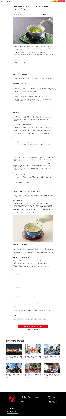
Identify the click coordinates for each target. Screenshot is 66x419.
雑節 (44, 319)
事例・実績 (35, 1)
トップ (7, 390)
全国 (52, 14)
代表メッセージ (38, 398)
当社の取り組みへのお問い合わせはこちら (33, 326)
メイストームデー (20, 319)
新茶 (32, 319)
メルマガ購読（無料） (52, 397)
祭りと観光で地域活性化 (26, 396)
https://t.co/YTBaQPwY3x (28, 100)
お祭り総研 (44, 1)
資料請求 (55, 1)
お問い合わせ (62, 1)
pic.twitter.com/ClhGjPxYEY (38, 100)
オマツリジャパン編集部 (17, 12)
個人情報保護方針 (51, 400)
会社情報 (49, 1)
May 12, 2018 (26, 182)
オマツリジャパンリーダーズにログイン (12, 412)
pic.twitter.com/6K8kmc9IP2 (43, 179)
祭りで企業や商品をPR (26, 397)
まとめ (16, 67)
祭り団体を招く (25, 398)
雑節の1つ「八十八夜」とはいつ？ (21, 62)
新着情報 (40, 1)
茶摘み (40, 319)
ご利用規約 (50, 398)
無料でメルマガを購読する (33, 329)
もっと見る (33, 385)
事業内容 (30, 1)
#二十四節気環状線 (46, 99)
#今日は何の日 (35, 179)
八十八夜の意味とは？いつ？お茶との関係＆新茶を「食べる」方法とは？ (21, 390)
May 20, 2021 (30, 103)
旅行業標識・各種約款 (52, 402)
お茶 (14, 319)
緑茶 (36, 319)
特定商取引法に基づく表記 (52, 401)
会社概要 (37, 397)
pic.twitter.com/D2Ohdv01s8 (21, 145)
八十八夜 (27, 319)
